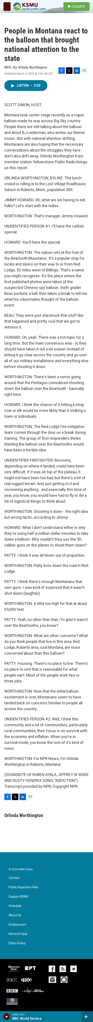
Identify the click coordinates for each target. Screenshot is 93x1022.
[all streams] (87, 1016)
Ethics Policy (17, 943)
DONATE (78, 6)
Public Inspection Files (23, 887)
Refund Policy (18, 934)
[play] (6, 1016)
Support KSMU (19, 896)
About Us (15, 915)
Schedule (15, 906)
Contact (14, 878)
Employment (17, 924)
